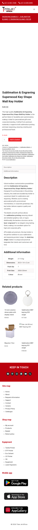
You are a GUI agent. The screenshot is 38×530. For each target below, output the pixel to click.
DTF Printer (9, 450)
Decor (28, 19)
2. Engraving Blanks (17, 19)
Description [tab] (8, 167)
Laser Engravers (11, 465)
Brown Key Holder (14, 151)
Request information (12, 397)
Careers (8, 406)
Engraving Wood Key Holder (13, 154)
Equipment (9, 462)
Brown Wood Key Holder (25, 151)
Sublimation (24, 154)
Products (8, 428)
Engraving (4, 152)
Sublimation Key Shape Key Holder (17, 156)
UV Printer (8, 456)
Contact (8, 403)
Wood (13, 158)
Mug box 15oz (9, 343)
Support (8, 400)
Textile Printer (10, 448)
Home (7, 392)
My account (9, 425)
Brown (7, 151)
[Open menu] (34, 9)
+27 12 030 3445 (26, 3)
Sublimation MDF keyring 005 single (27, 312)
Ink (6, 459)
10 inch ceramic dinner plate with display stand (10, 312)
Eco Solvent (9, 453)
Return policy (9, 434)
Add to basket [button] (10, 322)
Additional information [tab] (11, 171)
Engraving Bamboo (10, 17)
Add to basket (15, 140)
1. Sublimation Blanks (24, 147)
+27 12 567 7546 (10, 3)
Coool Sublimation (10, 159)
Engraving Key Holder (13, 152)
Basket (7, 431)
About (7, 394)
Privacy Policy (10, 409)
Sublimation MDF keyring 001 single (27, 345)
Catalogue (8, 411)
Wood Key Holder (20, 158)
